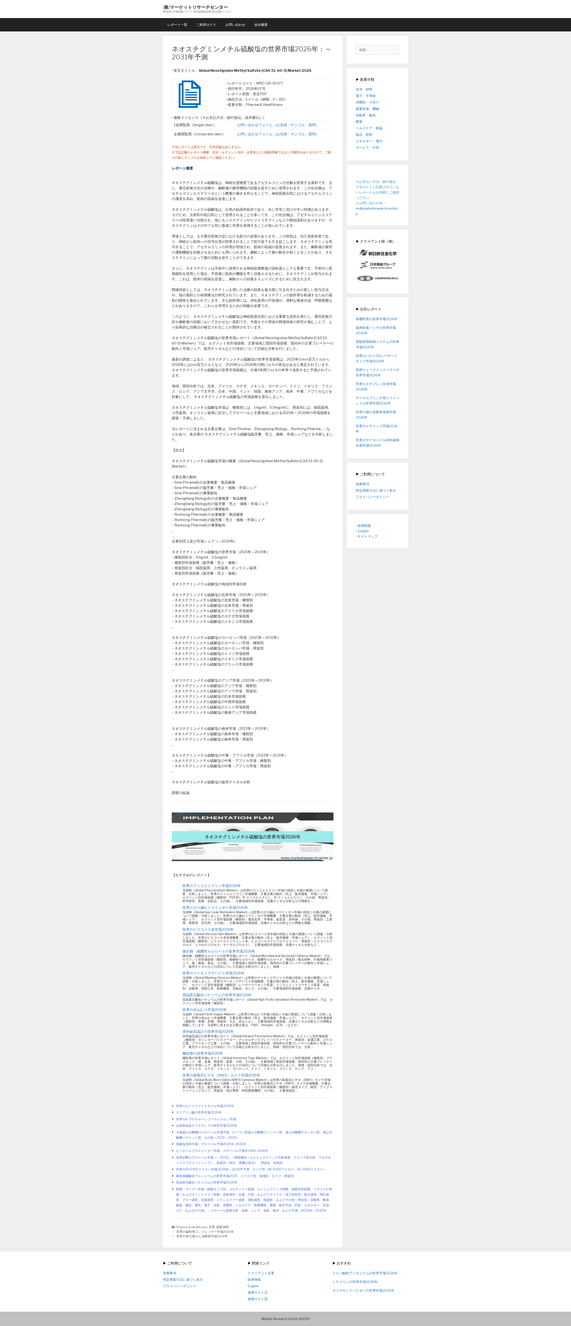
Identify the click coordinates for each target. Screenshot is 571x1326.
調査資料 (222, 1227)
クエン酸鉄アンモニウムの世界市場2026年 (365, 1273)
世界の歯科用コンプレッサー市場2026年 (205, 1231)
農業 (359, 122)
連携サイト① (258, 1293)
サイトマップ (368, 536)
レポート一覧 (177, 25)
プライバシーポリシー (372, 497)
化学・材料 (364, 89)
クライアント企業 (261, 1273)
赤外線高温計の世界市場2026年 (208, 1031)
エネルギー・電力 (369, 141)
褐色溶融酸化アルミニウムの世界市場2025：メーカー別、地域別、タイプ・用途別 (235, 1176)
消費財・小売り (367, 102)
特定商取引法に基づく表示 (376, 491)
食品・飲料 (364, 135)
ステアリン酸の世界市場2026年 (199, 1112)
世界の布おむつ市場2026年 (204, 1010)
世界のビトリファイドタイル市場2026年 (205, 1106)
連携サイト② (258, 1299)
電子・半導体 (366, 96)
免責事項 (362, 484)
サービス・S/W (367, 148)
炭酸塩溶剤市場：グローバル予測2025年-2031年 (211, 1144)
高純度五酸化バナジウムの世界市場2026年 (217, 995)
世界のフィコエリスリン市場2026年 (211, 886)
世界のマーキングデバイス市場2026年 (213, 973)
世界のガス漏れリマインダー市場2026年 (215, 907)
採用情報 (364, 526)
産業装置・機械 (367, 109)
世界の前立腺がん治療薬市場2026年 (202, 1236)
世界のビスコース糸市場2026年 (208, 929)
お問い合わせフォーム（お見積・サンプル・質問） (278, 125)
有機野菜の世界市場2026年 (377, 319)
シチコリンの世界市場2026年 (355, 1282)
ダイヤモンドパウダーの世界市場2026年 (363, 1291)
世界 (212, 1227)
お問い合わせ (235, 25)
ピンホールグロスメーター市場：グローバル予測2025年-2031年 (222, 1151)
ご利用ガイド (206, 25)
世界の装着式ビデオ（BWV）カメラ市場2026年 (221, 1075)
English (363, 531)
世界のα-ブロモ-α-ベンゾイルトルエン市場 (206, 1119)
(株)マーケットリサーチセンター (195, 7)
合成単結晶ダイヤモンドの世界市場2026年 (206, 1126)
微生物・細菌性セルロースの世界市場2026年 (218, 951)
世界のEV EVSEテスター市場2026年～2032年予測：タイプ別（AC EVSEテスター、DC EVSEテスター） (251, 1169)
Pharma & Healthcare (191, 1227)
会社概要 (261, 25)
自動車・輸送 (366, 115)
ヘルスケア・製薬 (369, 128)
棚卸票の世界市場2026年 (202, 1053)
